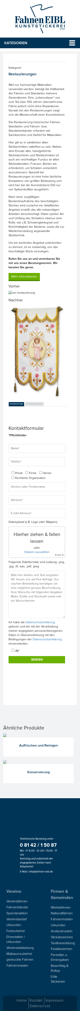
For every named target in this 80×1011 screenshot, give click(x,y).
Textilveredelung (63, 943)
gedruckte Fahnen (19, 959)
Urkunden (13, 925)
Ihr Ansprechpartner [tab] (34, 404)
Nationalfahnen (62, 913)
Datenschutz (40, 1006)
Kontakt (36, 1000)
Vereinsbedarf (16, 919)
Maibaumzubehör (19, 954)
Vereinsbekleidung (20, 948)
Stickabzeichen (62, 937)
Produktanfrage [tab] (16, 404)
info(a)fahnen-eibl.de (41, 871)
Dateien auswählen (36, 552)
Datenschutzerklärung (40, 622)
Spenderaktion (17, 913)
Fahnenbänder (17, 907)
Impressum (54, 1000)
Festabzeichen (61, 949)
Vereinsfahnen (17, 901)
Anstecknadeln (62, 931)
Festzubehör (15, 931)
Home (22, 1000)
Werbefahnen (61, 907)
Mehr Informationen (24, 276)
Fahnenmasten (17, 965)
